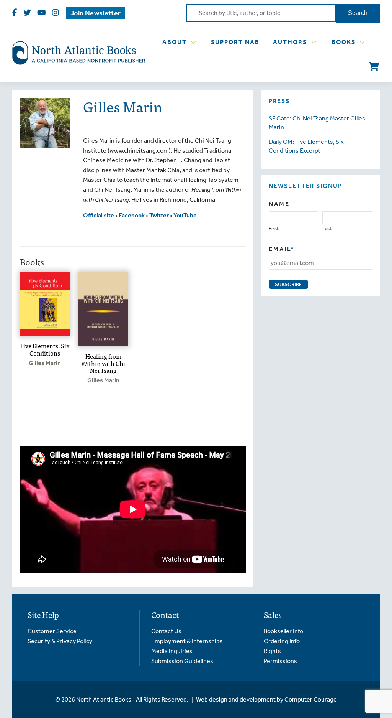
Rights (272, 651)
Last (327, 228)
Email (282, 249)
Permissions (280, 661)
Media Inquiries (172, 651)
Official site (98, 215)
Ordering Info (282, 641)
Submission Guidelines (182, 661)
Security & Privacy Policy (60, 641)
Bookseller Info (283, 631)
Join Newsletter (95, 13)
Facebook (132, 215)
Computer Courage (310, 699)
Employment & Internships (187, 641)
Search (358, 13)
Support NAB (235, 42)
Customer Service (52, 631)
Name (279, 203)
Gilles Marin (45, 363)
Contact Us (166, 631)
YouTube (185, 215)
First (274, 228)
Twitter (159, 215)
